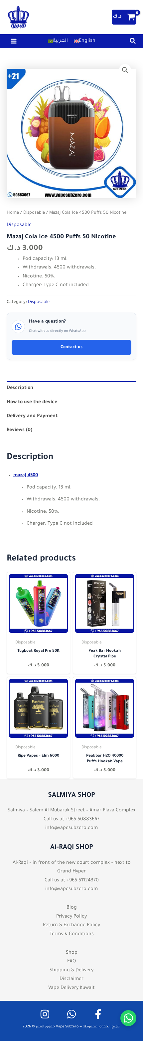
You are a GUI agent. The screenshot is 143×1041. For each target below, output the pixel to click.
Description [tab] (20, 388)
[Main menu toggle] (14, 41)
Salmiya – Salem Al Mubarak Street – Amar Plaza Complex (71, 810)
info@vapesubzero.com (71, 828)
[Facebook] (98, 1014)
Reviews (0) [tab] (19, 430)
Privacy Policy (71, 917)
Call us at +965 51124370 (72, 880)
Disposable (34, 213)
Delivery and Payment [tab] (32, 416)
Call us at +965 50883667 (71, 819)
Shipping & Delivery (71, 970)
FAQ (71, 961)
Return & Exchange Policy (71, 925)
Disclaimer (71, 979)
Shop (71, 953)
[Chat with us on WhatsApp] (128, 1018)
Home (13, 213)
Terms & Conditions (72, 934)
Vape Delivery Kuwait (71, 988)
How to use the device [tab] (32, 402)
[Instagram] (45, 1014)
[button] (133, 43)
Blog (72, 908)
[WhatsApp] (71, 1014)
